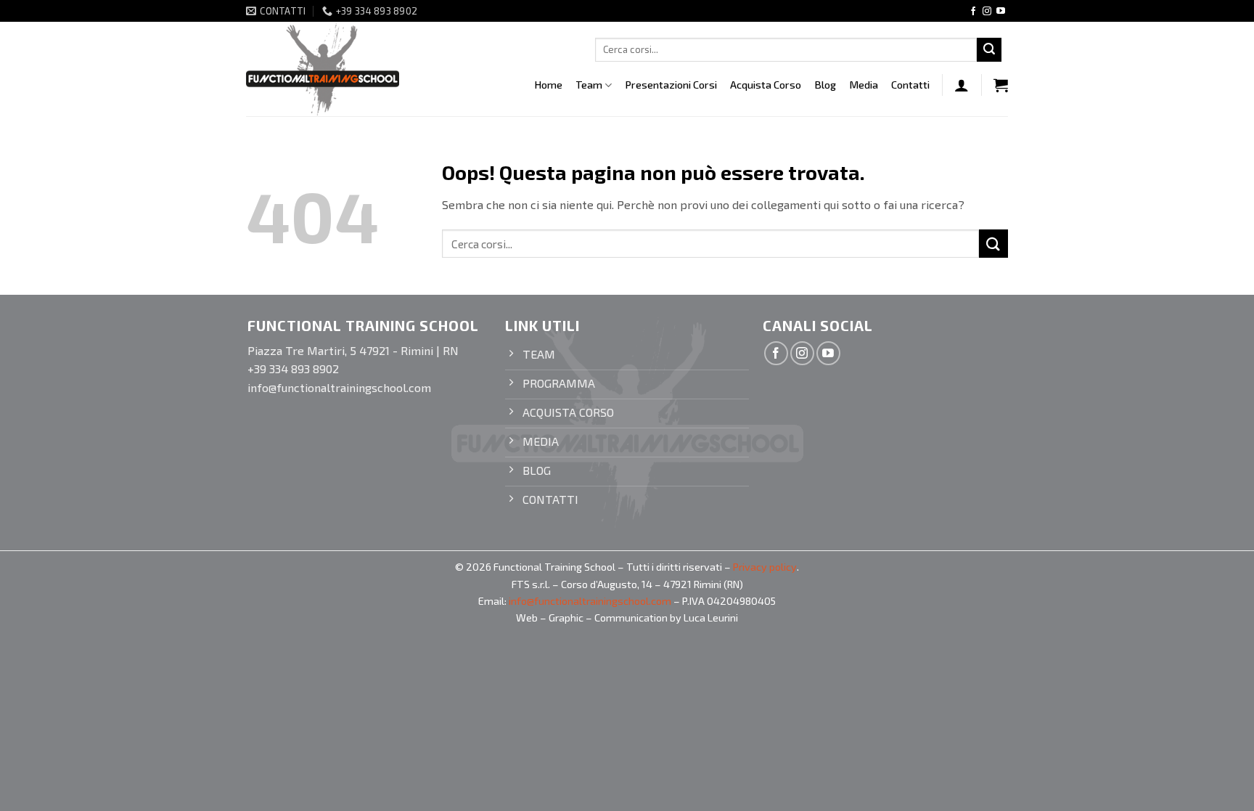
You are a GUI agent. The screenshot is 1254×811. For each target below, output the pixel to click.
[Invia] (989, 50)
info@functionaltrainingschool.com (590, 601)
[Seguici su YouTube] (1000, 12)
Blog (825, 84)
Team (588, 84)
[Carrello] (1000, 85)
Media (863, 84)
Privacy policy (765, 567)
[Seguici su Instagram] (987, 12)
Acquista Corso (765, 84)
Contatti (910, 84)
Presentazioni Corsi (671, 84)
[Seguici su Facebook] (973, 12)
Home (548, 84)
